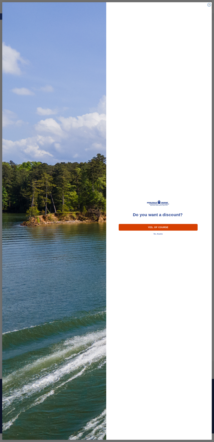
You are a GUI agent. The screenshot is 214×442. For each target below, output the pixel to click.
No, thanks (158, 234)
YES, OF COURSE (158, 227)
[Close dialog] (209, 4)
